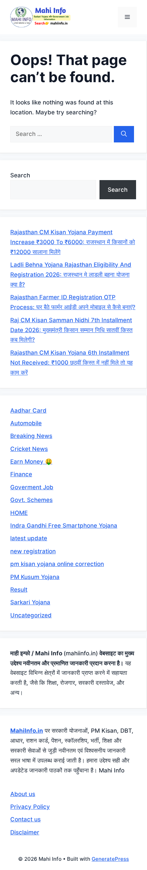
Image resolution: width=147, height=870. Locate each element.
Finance (21, 474)
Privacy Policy (30, 806)
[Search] (124, 134)
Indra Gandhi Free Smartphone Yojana (63, 525)
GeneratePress (110, 859)
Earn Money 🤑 (31, 461)
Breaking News (31, 435)
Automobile (26, 423)
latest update (28, 538)
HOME (19, 512)
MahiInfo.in (26, 730)
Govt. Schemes (31, 499)
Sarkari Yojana (30, 602)
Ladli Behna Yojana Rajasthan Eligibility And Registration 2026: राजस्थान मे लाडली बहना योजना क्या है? (70, 274)
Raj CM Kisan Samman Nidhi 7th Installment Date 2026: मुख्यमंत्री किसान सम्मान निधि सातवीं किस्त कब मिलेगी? (71, 330)
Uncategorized (31, 615)
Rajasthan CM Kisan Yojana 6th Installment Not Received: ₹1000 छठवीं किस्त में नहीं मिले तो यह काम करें (71, 362)
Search (20, 175)
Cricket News (29, 448)
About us (22, 794)
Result (18, 589)
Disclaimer (24, 832)
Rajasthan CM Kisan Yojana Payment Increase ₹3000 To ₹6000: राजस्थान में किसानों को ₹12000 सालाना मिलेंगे (72, 242)
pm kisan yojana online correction (57, 563)
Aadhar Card (28, 410)
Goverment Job (31, 487)
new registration (33, 551)
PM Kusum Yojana (34, 576)
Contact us (25, 819)
